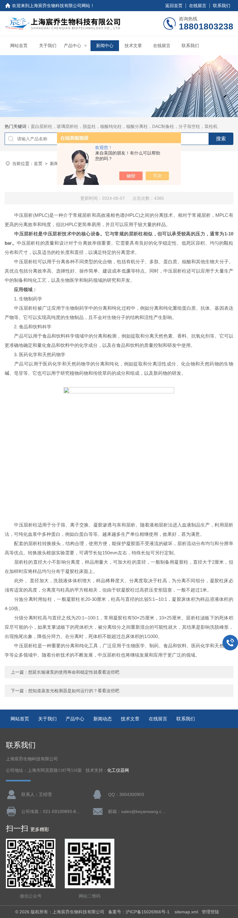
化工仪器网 (118, 770)
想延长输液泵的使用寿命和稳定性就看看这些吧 (73, 672)
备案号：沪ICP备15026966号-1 (139, 911)
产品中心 (72, 45)
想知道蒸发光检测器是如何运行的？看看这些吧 (73, 690)
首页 (38, 163)
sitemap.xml (186, 911)
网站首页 (19, 45)
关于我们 (47, 45)
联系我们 (221, 5)
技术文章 (133, 45)
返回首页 (174, 5)
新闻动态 (102, 718)
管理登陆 (210, 911)
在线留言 (197, 5)
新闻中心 (104, 45)
